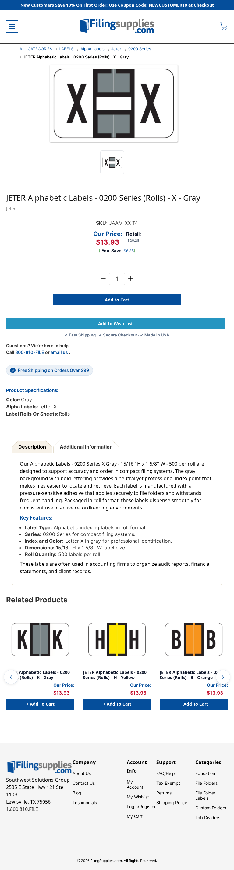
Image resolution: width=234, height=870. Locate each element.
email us (60, 352)
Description (32, 447)
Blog (77, 792)
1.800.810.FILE (22, 809)
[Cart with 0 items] (224, 26)
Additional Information (86, 447)
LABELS (66, 48)
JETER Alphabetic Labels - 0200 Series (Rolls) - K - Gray (38, 675)
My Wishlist (138, 796)
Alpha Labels (92, 48)
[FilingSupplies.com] (117, 26)
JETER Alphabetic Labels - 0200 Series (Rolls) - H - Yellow (115, 675)
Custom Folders (210, 807)
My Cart (135, 816)
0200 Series (139, 48)
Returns (164, 792)
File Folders (206, 783)
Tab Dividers (207, 817)
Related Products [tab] (36, 599)
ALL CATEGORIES (36, 48)
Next (223, 677)
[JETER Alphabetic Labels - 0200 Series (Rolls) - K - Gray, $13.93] (40, 639)
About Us (82, 773)
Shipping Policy (171, 802)
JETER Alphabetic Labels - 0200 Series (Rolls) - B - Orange (191, 675)
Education (205, 773)
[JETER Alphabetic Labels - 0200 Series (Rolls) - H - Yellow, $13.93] (117, 639)
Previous (11, 677)
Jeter (116, 48)
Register (147, 806)
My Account (135, 784)
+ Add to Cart (40, 704)
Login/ (133, 806)
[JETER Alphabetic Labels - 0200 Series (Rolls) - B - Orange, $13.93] (194, 639)
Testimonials (85, 802)
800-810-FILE (30, 352)
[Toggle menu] (12, 26)
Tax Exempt (168, 783)
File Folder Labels (205, 795)
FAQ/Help (165, 773)
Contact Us (84, 783)
